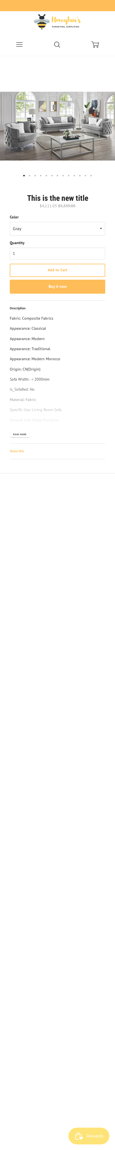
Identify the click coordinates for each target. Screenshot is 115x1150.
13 (91, 175)
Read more (20, 434)
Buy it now (58, 286)
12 (85, 175)
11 (80, 175)
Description (18, 308)
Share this (17, 451)
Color (14, 217)
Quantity (17, 242)
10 (74, 175)
